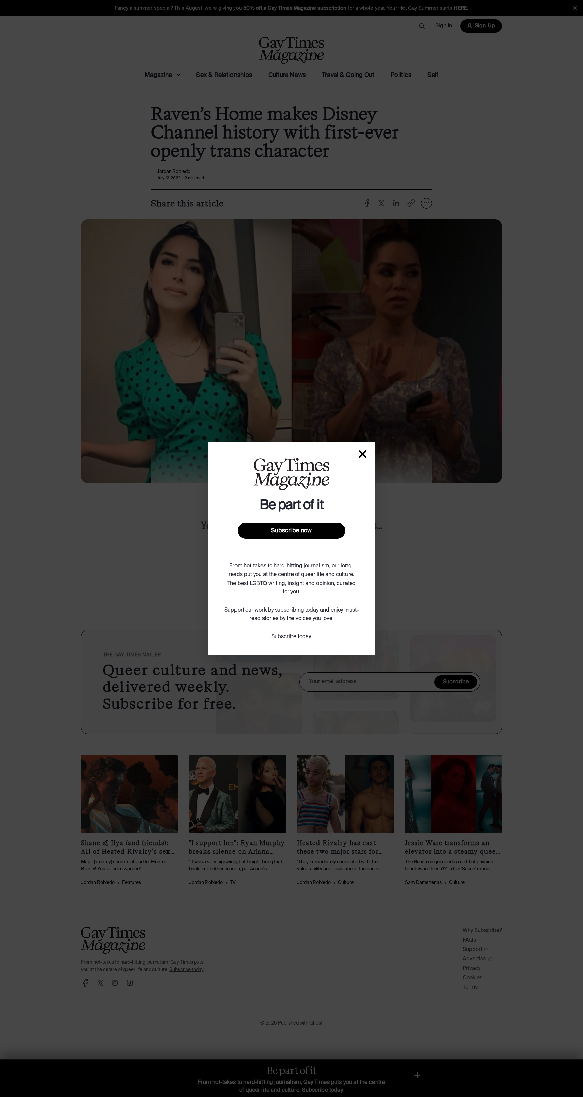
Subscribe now (291, 531)
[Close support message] (362, 454)
